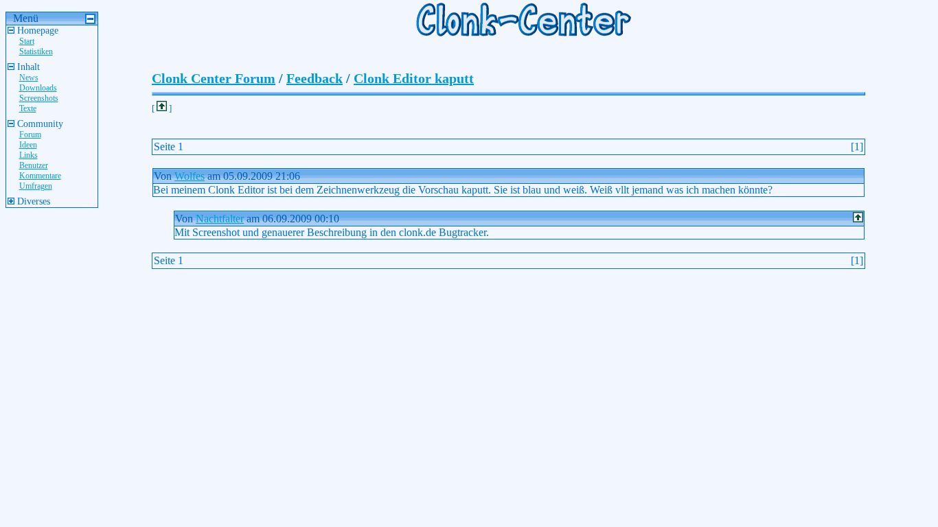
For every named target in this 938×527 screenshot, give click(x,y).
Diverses (32, 201)
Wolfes (189, 176)
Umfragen (35, 186)
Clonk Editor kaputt (414, 78)
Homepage (36, 30)
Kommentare (40, 175)
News (28, 77)
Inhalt (27, 67)
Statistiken (36, 51)
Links (28, 155)
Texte (27, 108)
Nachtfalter (220, 218)
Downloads (38, 88)
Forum (30, 134)
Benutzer (33, 165)
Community (38, 124)
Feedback (314, 78)
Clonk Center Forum (213, 78)
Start (26, 41)
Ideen (28, 145)
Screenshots (38, 98)
